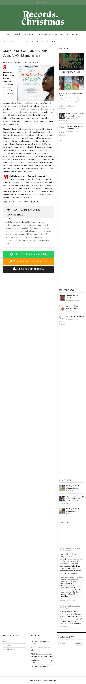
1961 (14, 202)
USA (38, 202)
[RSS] (48, 2)
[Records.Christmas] (43, 17)
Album (19, 202)
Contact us (7, 645)
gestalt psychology (20, 109)
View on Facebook (65, 600)
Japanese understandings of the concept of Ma (22, 112)
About (5, 642)
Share (74, 600)
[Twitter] (38, 2)
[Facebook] (41, 2)
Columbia (26, 202)
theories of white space (40, 109)
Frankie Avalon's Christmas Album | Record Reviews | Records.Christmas (71, 579)
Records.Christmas (72, 548)
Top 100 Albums (9, 649)
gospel (33, 202)
